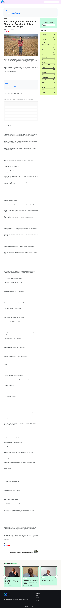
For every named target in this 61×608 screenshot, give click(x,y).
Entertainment (44, 54)
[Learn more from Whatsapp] (6, 31)
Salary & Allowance (45, 79)
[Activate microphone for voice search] (57, 2)
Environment (44, 57)
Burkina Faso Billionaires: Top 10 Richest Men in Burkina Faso (48, 580)
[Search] (45, 1)
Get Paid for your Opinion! (14, 84)
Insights (43, 67)
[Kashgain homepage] (4, 2)
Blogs (23, 1)
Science (43, 82)
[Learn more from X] (8, 31)
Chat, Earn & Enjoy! (13, 86)
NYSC (43, 74)
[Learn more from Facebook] (4, 31)
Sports (43, 87)
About (18, 1)
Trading (43, 92)
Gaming (43, 59)
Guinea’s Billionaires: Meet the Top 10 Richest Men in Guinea (30, 582)
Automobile (44, 39)
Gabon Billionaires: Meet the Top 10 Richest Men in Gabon (11, 582)
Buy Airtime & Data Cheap (15, 13)
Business (43, 47)
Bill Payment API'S (45, 44)
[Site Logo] (7, 594)
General (43, 62)
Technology (44, 89)
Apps (43, 37)
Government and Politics (46, 64)
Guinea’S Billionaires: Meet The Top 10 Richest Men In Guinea (16, 110)
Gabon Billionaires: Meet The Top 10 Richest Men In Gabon (15, 107)
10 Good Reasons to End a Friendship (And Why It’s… (21, 552)
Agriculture (44, 34)
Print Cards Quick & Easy (15, 14)
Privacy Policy (28, 1)
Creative (43, 49)
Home (14, 1)
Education (44, 52)
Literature (44, 72)
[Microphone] (54, 25)
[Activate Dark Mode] (60, 2)
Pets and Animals (45, 77)
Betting (43, 42)
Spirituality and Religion (46, 84)
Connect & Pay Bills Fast (14, 12)
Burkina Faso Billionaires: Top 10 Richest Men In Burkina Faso (16, 113)
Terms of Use (36, 1)
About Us (37, 597)
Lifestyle (43, 69)
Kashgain (35, 606)
